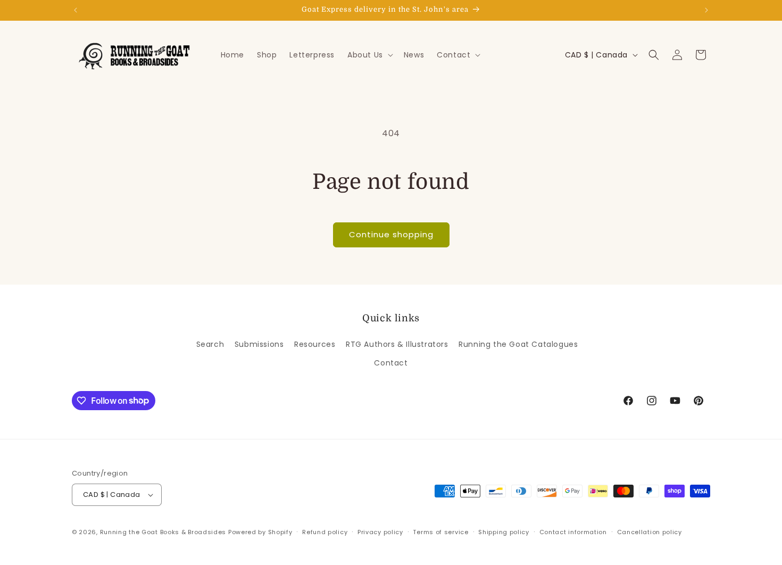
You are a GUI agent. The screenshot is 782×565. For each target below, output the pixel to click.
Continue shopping (391, 234)
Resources (314, 344)
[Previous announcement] (75, 10)
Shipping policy (503, 532)
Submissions (259, 344)
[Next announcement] (706, 10)
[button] (369, 55)
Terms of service (440, 532)
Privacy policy (380, 532)
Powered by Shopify (260, 532)
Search (210, 344)
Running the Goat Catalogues (518, 344)
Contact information (573, 532)
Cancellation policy (649, 532)
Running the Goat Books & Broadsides (163, 532)
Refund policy (324, 532)
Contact (390, 363)
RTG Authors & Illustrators (397, 344)
